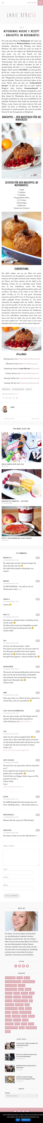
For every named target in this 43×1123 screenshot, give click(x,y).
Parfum (15, 1012)
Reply (37, 557)
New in (28, 1008)
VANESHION (7, 830)
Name (5, 869)
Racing (31, 1016)
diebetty (21, 985)
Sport (24, 1024)
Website (5, 885)
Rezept (29, 389)
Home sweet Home (20, 1001)
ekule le (6, 614)
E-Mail (5, 877)
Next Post (35, 419)
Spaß (17, 1024)
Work (8, 1031)
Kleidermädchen (25, 721)
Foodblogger (18, 389)
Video (22, 1027)
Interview (19, 1004)
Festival (24, 993)
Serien (25, 1020)
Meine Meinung (11, 1008)
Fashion (9, 993)
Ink (31, 1001)
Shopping (9, 1024)
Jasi (4, 640)
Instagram (9, 1004)
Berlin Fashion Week (13, 981)
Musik (21, 1008)
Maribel (6, 581)
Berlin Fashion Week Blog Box (13, 464)
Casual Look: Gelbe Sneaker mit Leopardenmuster (26, 1044)
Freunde (17, 997)
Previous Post (9, 419)
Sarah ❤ (6, 599)
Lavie (16, 394)
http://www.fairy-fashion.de (13, 787)
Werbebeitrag (31, 1027)
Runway (8, 1020)
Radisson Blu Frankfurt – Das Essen (15, 501)
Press (24, 1016)
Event (21, 989)
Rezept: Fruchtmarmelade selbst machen (17, 538)
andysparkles (8, 815)
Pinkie (8, 1016)
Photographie (25, 1012)
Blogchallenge (28, 981)
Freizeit (8, 997)
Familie (28, 989)
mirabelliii (7, 558)
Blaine (5, 796)
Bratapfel (6, 389)
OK (18, 1120)
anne (5, 692)
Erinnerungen (11, 989)
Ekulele (25, 364)
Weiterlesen (25, 1120)
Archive (7, 1093)
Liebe (27, 1004)
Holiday (8, 1001)
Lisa (5, 731)
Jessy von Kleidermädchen (13, 711)
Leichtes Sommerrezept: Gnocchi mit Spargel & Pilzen (25, 1078)
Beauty (26, 978)
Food (21, 27)
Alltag (19, 978)
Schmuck (17, 1020)
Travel (31, 1024)
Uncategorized (11, 1027)
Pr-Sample (16, 1016)
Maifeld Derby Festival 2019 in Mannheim (26, 1067)
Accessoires (10, 978)
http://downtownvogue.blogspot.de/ (16, 750)
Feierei (16, 993)
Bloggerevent (11, 985)
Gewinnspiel (27, 997)
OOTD (8, 1012)
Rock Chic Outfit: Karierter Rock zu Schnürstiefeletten (26, 1055)
